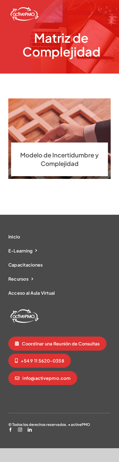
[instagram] (20, 430)
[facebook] (10, 430)
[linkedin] (30, 430)
